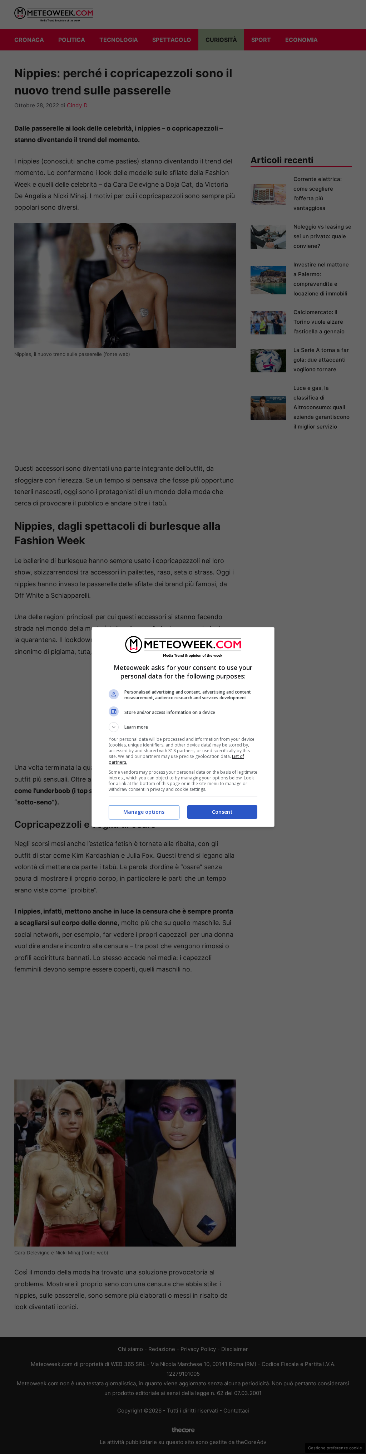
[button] (183, 727)
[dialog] (183, 727)
